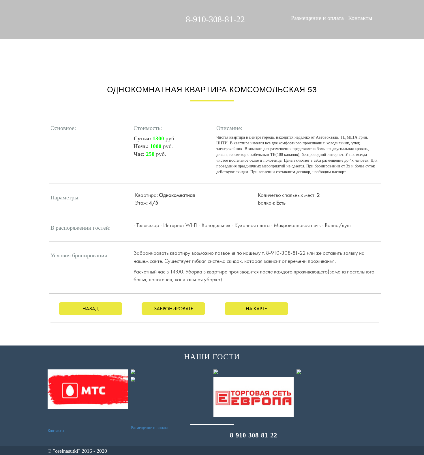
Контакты (360, 18)
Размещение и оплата (317, 18)
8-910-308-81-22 (215, 19)
